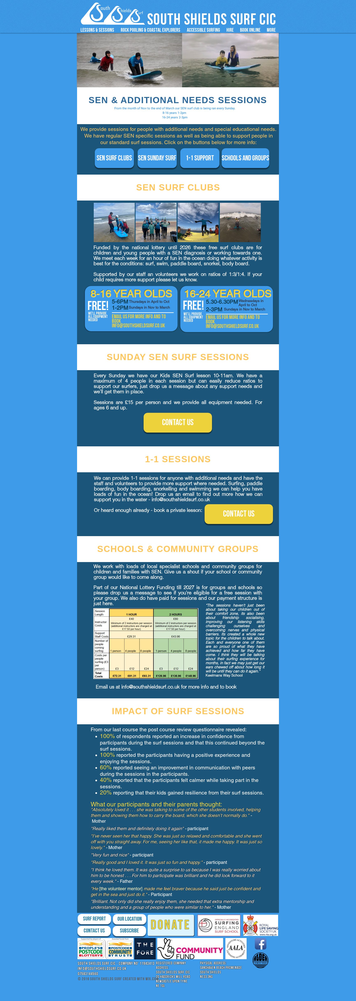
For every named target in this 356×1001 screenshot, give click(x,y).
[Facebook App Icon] (260, 944)
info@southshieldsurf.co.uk (181, 499)
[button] (97, 30)
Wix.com (152, 978)
